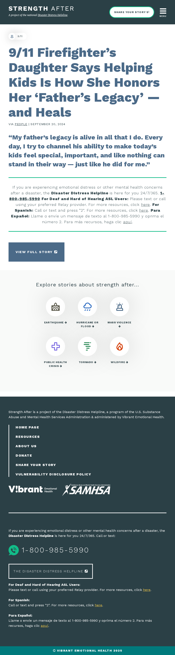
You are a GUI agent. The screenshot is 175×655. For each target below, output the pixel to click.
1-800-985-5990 (54, 549)
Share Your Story (130, 12)
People (21, 124)
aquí (127, 222)
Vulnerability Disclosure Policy (53, 474)
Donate (24, 455)
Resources (28, 437)
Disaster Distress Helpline (52, 15)
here (145, 204)
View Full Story (35, 252)
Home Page (27, 427)
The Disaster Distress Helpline (49, 571)
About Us (26, 446)
